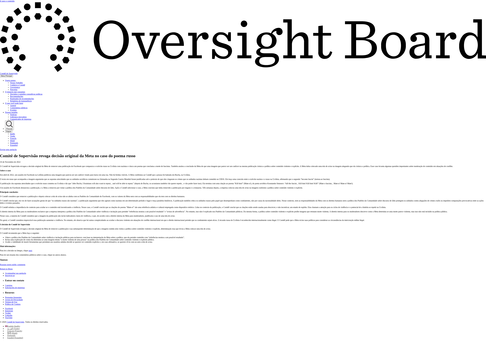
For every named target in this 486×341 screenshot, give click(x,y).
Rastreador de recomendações (22, 99)
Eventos (13, 110)
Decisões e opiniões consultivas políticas (26, 94)
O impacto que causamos (15, 92)
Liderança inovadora (18, 117)
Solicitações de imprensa (15, 288)
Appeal (13, 105)
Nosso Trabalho (16, 83)
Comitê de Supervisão (15, 322)
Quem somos (10, 80)
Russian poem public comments (12, 265)
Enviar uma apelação (8, 149)
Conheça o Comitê (17, 85)
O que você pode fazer (14, 103)
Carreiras (8, 285)
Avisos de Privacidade (14, 300)
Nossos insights (11, 112)
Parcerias (13, 89)
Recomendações (16, 96)
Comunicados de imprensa (20, 119)
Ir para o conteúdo (7, 1)
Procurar (9, 129)
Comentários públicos (18, 108)
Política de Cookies (13, 304)
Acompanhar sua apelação (15, 273)
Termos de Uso (11, 302)
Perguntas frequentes (13, 297)
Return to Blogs (6, 269)
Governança (15, 87)
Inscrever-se (10, 275)
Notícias (13, 115)
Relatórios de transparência (21, 101)
